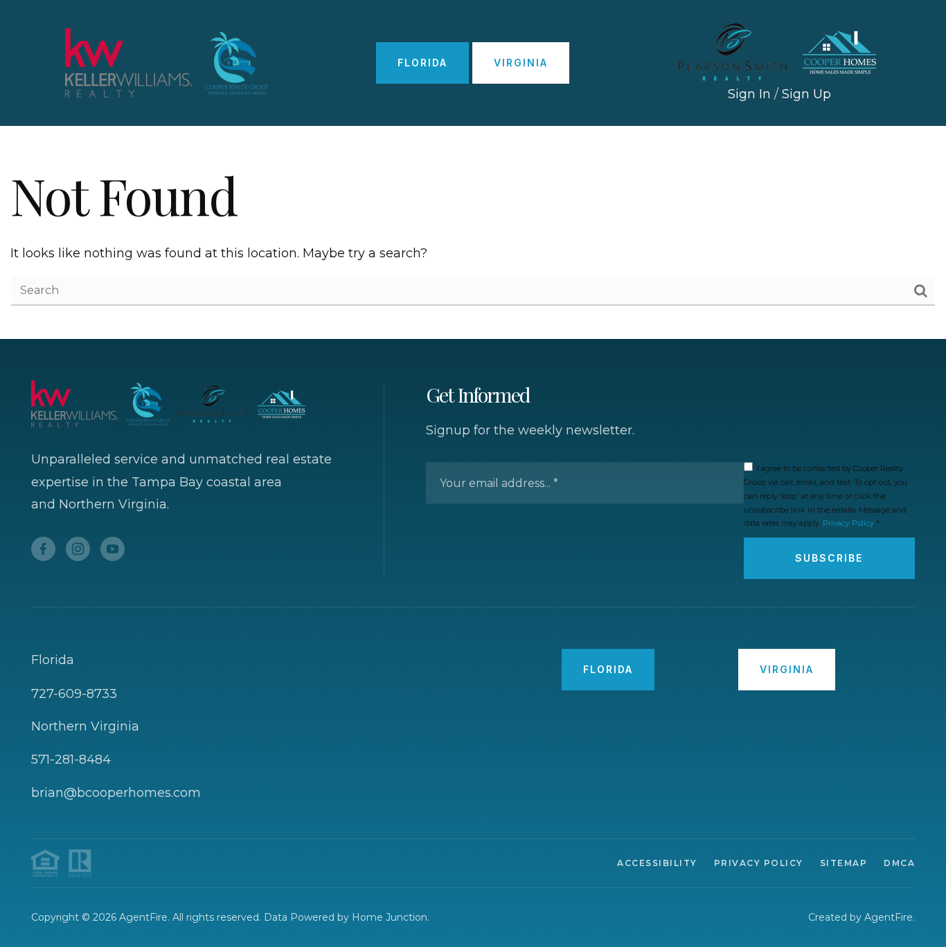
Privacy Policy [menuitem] (758, 863)
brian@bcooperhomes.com (116, 792)
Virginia (521, 62)
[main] (473, 232)
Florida (422, 62)
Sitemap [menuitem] (844, 863)
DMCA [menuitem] (899, 863)
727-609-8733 (74, 693)
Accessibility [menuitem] (657, 863)
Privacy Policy (848, 523)
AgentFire (888, 917)
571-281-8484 (71, 759)
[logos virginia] (779, 51)
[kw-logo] (166, 62)
